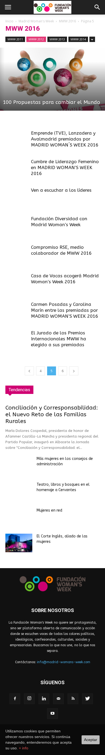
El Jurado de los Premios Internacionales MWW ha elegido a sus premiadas (58, 338)
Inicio (9, 21)
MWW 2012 (36, 39)
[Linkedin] (43, 698)
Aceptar (90, 739)
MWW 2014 (78, 39)
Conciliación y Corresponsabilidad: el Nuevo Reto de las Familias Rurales (51, 414)
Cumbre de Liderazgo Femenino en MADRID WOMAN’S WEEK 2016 (65, 167)
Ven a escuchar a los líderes (61, 190)
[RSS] (73, 698)
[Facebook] (14, 698)
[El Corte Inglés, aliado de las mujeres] (18, 543)
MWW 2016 (67, 21)
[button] (97, 7)
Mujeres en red (49, 510)
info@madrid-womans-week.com (63, 662)
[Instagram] (29, 698)
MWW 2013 (57, 39)
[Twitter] (87, 698)
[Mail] (58, 698)
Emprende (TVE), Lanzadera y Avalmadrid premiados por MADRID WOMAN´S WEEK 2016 (64, 139)
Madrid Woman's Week (36, 21)
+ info (23, 748)
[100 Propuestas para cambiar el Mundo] (52, 79)
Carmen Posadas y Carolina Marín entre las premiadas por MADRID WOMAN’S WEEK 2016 (64, 310)
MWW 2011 (15, 39)
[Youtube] (52, 713)
